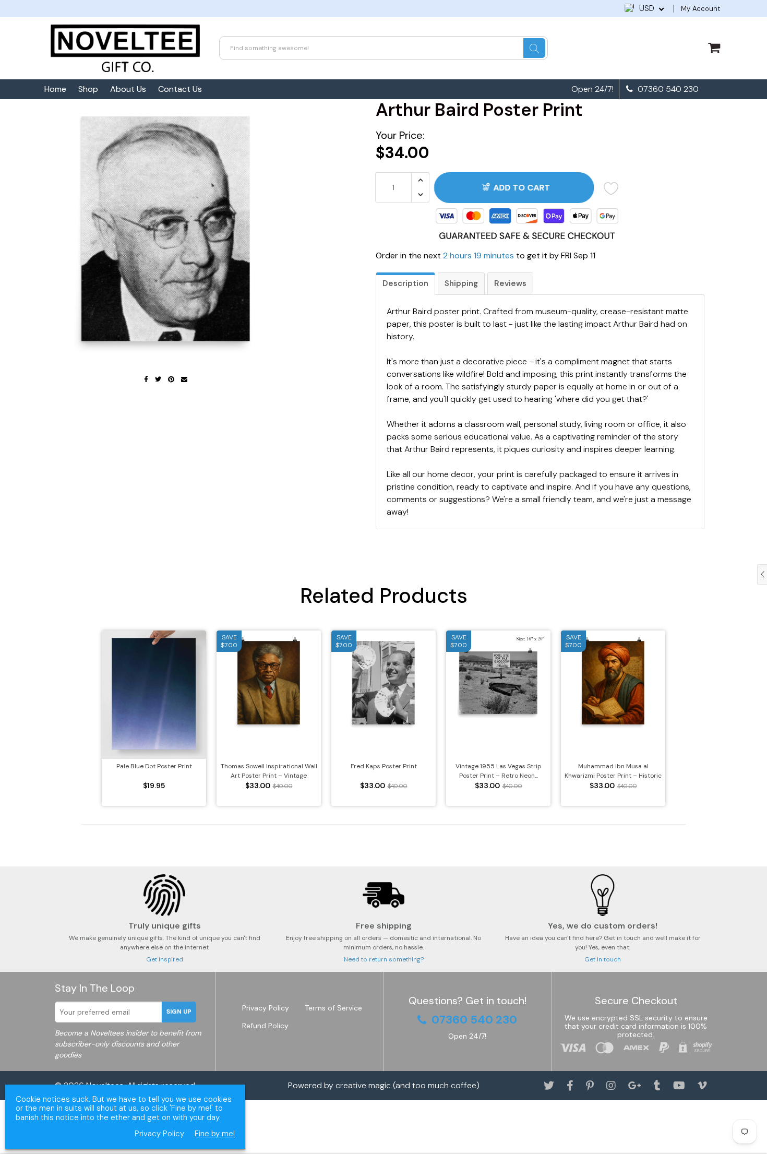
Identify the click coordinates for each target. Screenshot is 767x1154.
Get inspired (164, 959)
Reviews (510, 283)
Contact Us (180, 89)
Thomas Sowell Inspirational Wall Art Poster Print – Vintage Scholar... (269, 771)
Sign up (178, 1011)
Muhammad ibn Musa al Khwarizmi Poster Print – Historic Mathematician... (613, 771)
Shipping (461, 283)
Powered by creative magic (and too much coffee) (384, 1085)
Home (55, 89)
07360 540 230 (667, 89)
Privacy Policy (265, 1008)
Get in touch (602, 959)
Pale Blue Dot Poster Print (154, 766)
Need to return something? (384, 959)
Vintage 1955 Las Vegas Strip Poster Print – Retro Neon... (499, 771)
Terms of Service (333, 1008)
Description (405, 283)
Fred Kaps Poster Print (384, 766)
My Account (700, 8)
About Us (128, 89)
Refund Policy (265, 1025)
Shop (88, 89)
